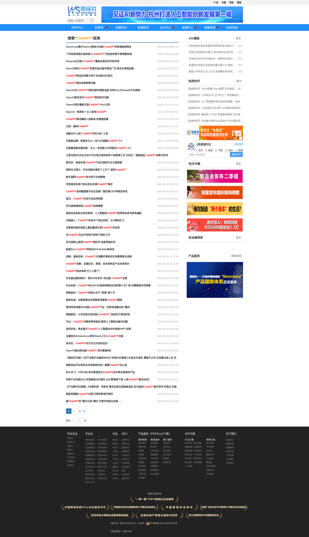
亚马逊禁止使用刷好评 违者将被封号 (91, 242)
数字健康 (198, 462)
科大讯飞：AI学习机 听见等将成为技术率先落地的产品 (100, 372)
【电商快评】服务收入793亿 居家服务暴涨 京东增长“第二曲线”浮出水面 (225, 114)
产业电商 (198, 455)
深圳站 (115, 475)
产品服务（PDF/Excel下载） (154, 433)
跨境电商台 (90, 440)
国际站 (115, 440)
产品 (216, 2)
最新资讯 (125, 478)
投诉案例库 (196, 237)
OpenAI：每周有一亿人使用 (86, 111)
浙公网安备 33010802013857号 (163, 523)
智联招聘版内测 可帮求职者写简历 (89, 394)
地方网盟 (154, 474)
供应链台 (101, 471)
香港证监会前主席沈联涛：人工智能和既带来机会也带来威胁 (103, 213)
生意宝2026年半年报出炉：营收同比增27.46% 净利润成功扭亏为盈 (212, 58)
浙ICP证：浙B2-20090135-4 (123, 523)
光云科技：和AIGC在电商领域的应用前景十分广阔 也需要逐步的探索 (108, 285)
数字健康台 (102, 451)
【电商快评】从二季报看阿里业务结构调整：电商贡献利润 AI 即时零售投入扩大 (229, 101)
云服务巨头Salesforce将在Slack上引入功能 (94, 336)
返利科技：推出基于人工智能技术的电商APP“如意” (99, 328)
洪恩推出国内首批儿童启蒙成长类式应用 (93, 227)
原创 (230, 150)
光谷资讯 (125, 459)
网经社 (70, 438)
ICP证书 (141, 523)
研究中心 (71, 442)
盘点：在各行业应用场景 (84, 198)
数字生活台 (102, 467)
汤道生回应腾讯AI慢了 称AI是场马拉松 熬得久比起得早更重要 (212, 52)
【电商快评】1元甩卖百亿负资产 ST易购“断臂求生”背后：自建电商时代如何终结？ (231, 108)
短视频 (141, 455)
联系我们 (230, 440)
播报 (239, 2)
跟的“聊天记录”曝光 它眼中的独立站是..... (93, 401)
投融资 (166, 458)
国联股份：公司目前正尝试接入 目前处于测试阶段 (98, 314)
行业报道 (125, 463)
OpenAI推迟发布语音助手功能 (87, 97)
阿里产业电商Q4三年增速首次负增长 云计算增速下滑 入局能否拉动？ (108, 379)
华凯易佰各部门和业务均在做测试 (89, 184)
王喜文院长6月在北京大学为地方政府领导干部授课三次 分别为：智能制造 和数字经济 (117, 155)
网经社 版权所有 (155, 494)
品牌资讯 (125, 440)
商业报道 (125, 467)
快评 (200, 150)
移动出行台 (90, 451)
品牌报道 (125, 451)
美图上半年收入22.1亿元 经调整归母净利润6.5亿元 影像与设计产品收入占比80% (212, 71)
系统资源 (232, 27)
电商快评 (194, 81)
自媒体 (141, 451)
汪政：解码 (77, 126)
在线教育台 (90, 444)
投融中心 (71, 454)
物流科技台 (102, 455)
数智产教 (210, 455)
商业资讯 (125, 444)
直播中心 (187, 27)
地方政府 (210, 443)
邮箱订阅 (236, 154)
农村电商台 (102, 448)
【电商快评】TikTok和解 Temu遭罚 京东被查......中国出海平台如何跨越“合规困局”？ (231, 88)
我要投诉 (121, 27)
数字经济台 (90, 467)
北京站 (115, 448)
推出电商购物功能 (81, 82)
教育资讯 (125, 448)
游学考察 (154, 451)
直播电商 (188, 447)
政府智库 (154, 462)
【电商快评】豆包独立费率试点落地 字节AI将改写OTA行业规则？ (222, 120)
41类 (129, 531)
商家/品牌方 (211, 466)
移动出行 (188, 458)
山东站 (115, 463)
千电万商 (71, 457)
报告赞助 (154, 443)
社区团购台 (90, 448)
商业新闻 (125, 475)
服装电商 (198, 451)
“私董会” (166, 443)
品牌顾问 (167, 462)
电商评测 (142, 447)
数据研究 (143, 27)
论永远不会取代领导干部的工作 (88, 234)
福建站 (115, 467)
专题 (223, 2)
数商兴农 (188, 455)
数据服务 (154, 455)
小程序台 (101, 475)
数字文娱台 (90, 475)
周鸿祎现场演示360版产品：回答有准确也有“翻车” (98, 307)
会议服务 (167, 451)
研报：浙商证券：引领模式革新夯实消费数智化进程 (99, 256)
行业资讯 (125, 455)
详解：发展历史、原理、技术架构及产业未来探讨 (97, 263)
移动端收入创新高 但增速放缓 (87, 119)
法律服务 (210, 474)
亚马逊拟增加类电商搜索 (84, 205)
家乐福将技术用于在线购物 (85, 177)
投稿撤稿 (230, 448)
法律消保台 (102, 459)
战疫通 (70, 465)
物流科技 (198, 458)
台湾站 (115, 478)
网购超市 (71, 461)
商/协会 (209, 451)
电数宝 (70, 446)
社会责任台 (102, 478)
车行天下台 (90, 482)
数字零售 (198, 443)
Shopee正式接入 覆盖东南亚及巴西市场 (92, 61)
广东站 (115, 459)
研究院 (153, 447)
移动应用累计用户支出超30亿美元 (89, 75)
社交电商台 (102, 444)
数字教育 (188, 462)
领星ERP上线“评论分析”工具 (87, 133)
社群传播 (142, 458)
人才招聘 (230, 455)
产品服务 (194, 256)
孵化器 (209, 462)
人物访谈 (142, 474)
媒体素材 (230, 463)
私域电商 (188, 451)
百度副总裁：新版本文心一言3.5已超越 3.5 (94, 140)
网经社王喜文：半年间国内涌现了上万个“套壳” (96, 169)
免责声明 (230, 451)
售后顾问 (154, 470)
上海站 (115, 451)
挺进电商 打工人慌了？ (83, 271)
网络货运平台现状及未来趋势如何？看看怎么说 (96, 365)
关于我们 (231, 433)
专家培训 (154, 458)
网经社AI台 (90, 478)
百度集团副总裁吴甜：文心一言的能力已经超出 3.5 (98, 148)
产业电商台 (102, 440)
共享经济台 (90, 463)
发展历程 (230, 444)
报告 (210, 150)
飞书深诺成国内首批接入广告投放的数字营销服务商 (99, 54)
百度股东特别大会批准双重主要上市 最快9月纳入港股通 (212, 65)
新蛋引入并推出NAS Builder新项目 (90, 249)
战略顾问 (154, 466)
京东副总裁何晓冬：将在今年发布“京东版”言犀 (96, 278)
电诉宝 (70, 450)
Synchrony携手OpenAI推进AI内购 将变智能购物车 (98, 46)
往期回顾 (238, 144)
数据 (240, 150)
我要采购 (236, 256)
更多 (238, 38)
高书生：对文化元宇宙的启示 (87, 343)
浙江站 (115, 455)
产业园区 (210, 458)
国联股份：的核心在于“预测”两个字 (90, 292)
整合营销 (142, 470)
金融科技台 (90, 459)
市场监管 (210, 447)
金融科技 (210, 470)
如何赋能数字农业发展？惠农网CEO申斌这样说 (96, 191)
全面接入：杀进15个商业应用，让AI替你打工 (95, 220)
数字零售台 (102, 463)
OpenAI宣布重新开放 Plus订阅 (88, 104)
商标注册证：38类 (119, 531)
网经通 (141, 462)
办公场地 (167, 455)
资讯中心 (77, 27)
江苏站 (115, 471)
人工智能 (188, 466)
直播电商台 (90, 455)
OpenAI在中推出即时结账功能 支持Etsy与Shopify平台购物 (103, 90)
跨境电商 (198, 447)
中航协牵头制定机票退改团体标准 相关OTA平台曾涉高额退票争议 (212, 45)
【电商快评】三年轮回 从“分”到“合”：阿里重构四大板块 (216, 95)
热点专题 (194, 163)
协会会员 (167, 447)
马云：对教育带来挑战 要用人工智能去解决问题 (97, 321)
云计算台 (89, 471)
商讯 (124, 471)
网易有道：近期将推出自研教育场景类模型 (94, 299)
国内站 (115, 444)
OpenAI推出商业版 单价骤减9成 (88, 350)
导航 (231, 2)
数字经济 (188, 443)
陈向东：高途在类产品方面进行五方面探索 (94, 162)
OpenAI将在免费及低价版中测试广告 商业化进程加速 (100, 68)
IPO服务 (141, 478)
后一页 (82, 411)
